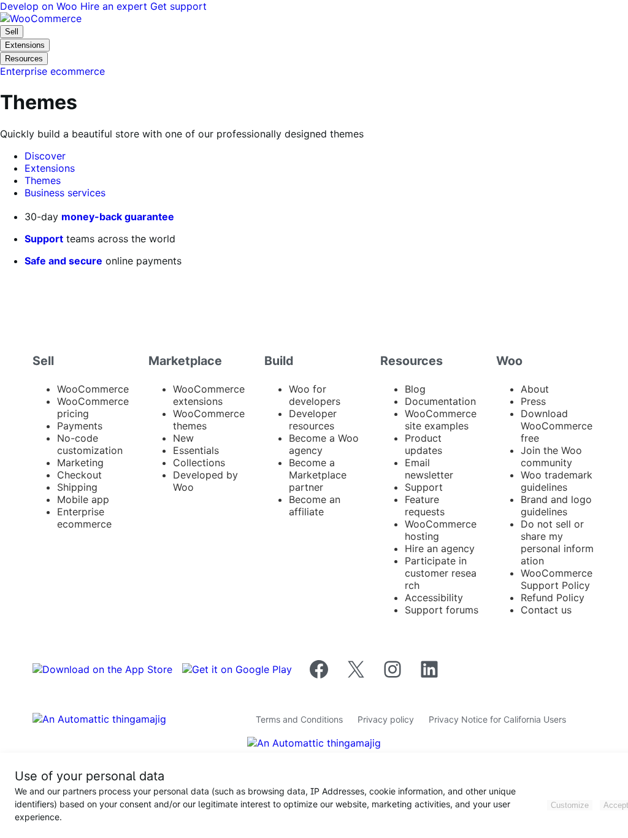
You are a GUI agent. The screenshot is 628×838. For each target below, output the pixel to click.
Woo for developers (314, 395)
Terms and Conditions (299, 719)
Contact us (546, 610)
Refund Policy (552, 597)
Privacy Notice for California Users (497, 719)
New (183, 438)
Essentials (196, 450)
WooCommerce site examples (441, 419)
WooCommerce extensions (209, 395)
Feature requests (425, 505)
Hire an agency (440, 548)
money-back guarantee (117, 216)
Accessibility (434, 597)
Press (533, 401)
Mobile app (83, 499)
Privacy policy (386, 719)
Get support (178, 6)
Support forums (441, 610)
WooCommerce (93, 389)
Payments (79, 426)
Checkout (79, 475)
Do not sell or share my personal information (557, 542)
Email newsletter (429, 468)
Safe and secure (63, 261)
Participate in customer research (441, 573)
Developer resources (313, 419)
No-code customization (90, 444)
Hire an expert (115, 6)
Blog (415, 389)
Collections (199, 462)
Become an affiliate (314, 505)
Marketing (80, 462)
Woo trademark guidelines (556, 481)
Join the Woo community (551, 456)
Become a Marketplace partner (318, 474)
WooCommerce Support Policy (556, 579)
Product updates (423, 444)
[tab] (45, 156)
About (535, 389)
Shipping (77, 487)
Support (44, 239)
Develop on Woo (40, 6)
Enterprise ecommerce (84, 517)
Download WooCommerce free (556, 425)
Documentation (440, 401)
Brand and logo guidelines (556, 505)
